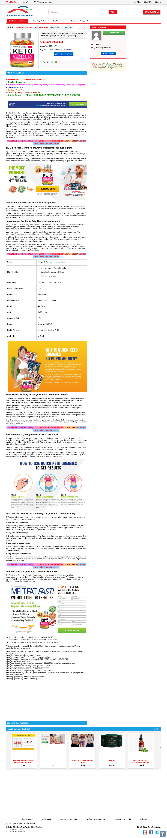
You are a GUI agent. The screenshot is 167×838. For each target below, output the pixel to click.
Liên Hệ (143, 819)
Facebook (151, 832)
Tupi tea (112, 760)
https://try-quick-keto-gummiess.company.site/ (23, 679)
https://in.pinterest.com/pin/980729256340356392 (24, 669)
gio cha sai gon (29, 823)
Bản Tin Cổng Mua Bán (43, 2)
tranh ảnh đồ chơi (41, 27)
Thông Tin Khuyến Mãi (80, 21)
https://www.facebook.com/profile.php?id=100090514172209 (28, 671)
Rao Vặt (25, 2)
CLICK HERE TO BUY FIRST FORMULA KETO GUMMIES (53, 95)
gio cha (8, 823)
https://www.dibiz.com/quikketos (18, 661)
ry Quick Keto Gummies (16, 129)
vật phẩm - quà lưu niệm (23, 27)
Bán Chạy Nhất (58, 21)
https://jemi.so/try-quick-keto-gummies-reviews (23, 655)
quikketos (97, 44)
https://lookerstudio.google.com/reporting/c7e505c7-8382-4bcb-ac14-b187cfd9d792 (37, 659)
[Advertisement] (46, 699)
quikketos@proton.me (102, 48)
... (53, 760)
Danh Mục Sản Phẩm (17, 21)
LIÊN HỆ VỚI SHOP (63, 54)
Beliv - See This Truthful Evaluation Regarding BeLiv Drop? (141, 762)
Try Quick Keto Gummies (34, 79)
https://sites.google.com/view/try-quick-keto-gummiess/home (29, 657)
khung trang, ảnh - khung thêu (61, 27)
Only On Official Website (29, 92)
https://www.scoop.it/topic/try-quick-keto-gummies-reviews (28, 665)
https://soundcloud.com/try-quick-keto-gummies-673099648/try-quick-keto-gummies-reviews (40, 663)
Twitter (52, 62)
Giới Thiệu (46, 819)
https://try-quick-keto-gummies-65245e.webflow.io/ (25, 677)
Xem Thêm (156, 729)
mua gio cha (17, 823)
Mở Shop (137, 2)
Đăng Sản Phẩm (152, 12)
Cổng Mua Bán (11, 2)
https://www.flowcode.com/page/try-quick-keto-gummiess (27, 667)
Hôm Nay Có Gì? (39, 21)
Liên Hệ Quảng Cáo (123, 819)
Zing (56, 62)
